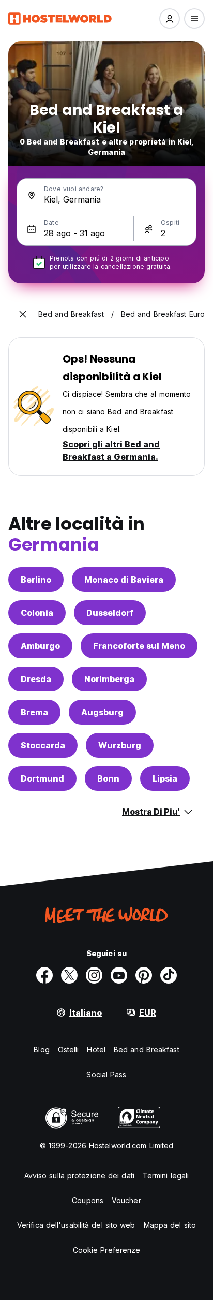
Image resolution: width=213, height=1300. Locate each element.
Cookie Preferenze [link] (107, 1250)
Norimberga (109, 679)
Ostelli (68, 1049)
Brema (34, 712)
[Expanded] (22, 314)
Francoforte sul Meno (139, 646)
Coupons (87, 1200)
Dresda (36, 679)
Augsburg (102, 712)
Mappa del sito (170, 1225)
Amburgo (40, 646)
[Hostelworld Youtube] (119, 975)
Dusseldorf (109, 613)
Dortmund (42, 778)
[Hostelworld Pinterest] (143, 975)
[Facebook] (44, 975)
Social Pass (106, 1074)
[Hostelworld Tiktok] (168, 975)
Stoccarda (43, 745)
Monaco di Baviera (123, 579)
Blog (41, 1049)
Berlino (36, 579)
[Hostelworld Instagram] (94, 975)
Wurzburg (119, 745)
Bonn (108, 778)
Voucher (126, 1200)
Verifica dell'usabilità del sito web (76, 1225)
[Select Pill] (169, 18)
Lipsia (165, 778)
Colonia (37, 613)
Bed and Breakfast (146, 1049)
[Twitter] (69, 975)
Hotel (96, 1049)
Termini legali (166, 1175)
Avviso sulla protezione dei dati (79, 1175)
